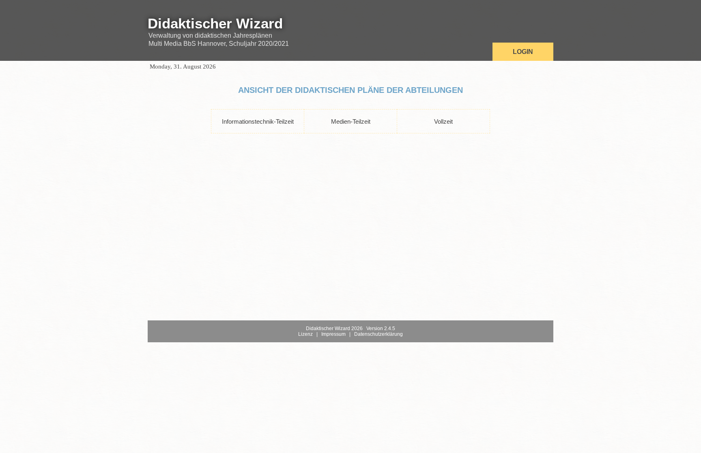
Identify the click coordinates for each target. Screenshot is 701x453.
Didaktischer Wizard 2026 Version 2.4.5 (350, 328)
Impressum (333, 334)
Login (523, 51)
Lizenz (305, 334)
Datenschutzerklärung (378, 334)
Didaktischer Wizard (215, 23)
